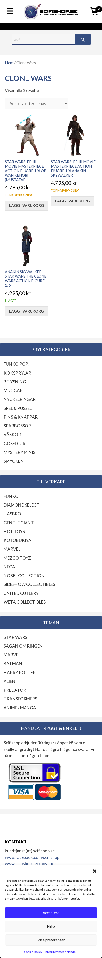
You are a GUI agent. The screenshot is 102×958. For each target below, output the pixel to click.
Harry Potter (20, 672)
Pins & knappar (21, 417)
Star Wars (15, 637)
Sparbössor (17, 425)
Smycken (14, 461)
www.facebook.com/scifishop (32, 857)
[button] (94, 871)
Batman (13, 663)
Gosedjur (14, 443)
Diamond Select (22, 505)
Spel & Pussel (18, 408)
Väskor (12, 434)
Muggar (13, 390)
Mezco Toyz (17, 558)
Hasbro (12, 513)
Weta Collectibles (25, 602)
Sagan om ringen (23, 646)
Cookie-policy (33, 952)
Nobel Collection (24, 575)
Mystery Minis (19, 452)
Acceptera (51, 912)
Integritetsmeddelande (60, 952)
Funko (11, 496)
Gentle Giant (19, 522)
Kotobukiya (17, 540)
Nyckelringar (20, 399)
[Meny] (9, 11)
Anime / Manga (20, 707)
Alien (9, 681)
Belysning (15, 381)
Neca (9, 566)
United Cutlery (21, 593)
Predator (15, 690)
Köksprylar (17, 373)
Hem (9, 62)
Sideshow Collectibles (29, 584)
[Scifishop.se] (50, 11)
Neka (51, 926)
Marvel (12, 549)
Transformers (20, 698)
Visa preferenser (51, 940)
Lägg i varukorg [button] (26, 205)
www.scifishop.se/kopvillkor (30, 863)
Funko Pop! (17, 364)
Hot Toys (14, 531)
